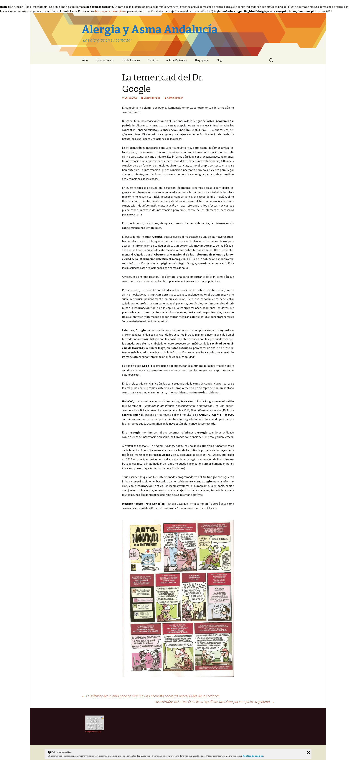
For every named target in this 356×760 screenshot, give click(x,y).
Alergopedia (201, 60)
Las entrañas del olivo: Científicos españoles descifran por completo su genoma (214, 701)
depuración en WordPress (110, 11)
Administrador (175, 97)
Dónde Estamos (131, 60)
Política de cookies (253, 755)
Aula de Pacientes (176, 60)
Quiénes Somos (105, 60)
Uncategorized (152, 97)
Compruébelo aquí (93, 732)
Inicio (85, 60)
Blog (219, 60)
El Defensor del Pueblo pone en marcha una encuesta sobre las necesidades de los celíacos (151, 696)
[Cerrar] (308, 752)
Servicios (153, 60)
